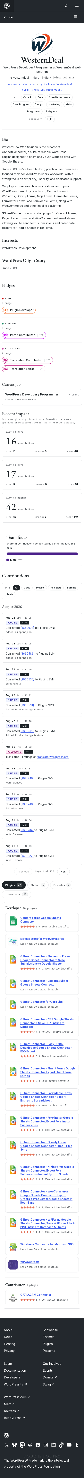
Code (27, 587)
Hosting (9, 1344)
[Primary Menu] (75, 17)
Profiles (9, 17)
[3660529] (27, 731)
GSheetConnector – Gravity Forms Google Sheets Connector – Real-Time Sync (46, 1145)
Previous (23, 871)
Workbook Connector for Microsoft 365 (47, 1244)
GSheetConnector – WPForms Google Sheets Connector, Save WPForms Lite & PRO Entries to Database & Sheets (47, 1223)
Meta (10, 594)
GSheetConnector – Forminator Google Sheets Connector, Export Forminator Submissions (46, 1121)
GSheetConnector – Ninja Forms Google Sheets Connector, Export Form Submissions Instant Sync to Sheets (47, 1170)
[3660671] (27, 627)
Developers (12, 1377)
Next (63, 871)
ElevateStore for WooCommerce (42, 938)
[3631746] (27, 778)
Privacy (9, 1351)
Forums (71, 587)
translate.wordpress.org (53, 756)
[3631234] (27, 830)
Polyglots (55, 587)
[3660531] (27, 705)
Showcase (50, 1330)
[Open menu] (77, 6)
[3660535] (27, 679)
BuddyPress (14, 1418)
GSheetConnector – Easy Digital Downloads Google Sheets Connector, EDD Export (46, 1047)
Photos (37, 885)
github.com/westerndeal (57, 84)
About (8, 1330)
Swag (49, 1384)
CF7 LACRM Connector (35, 1294)
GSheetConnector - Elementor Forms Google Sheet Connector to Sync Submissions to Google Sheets (45, 960)
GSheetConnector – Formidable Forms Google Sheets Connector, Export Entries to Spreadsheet (46, 1096)
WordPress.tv (15, 1384)
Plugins (40, 587)
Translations (15, 894)
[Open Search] (66, 6)
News (8, 1337)
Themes (48, 1337)
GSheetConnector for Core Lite (41, 1001)
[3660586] (28, 653)
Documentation (15, 1370)
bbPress (12, 1411)
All (16, 587)
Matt (9, 1404)
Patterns (49, 1351)
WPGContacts (29, 1261)
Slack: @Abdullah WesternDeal (42, 90)
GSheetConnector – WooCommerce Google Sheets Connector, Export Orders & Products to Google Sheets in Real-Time (46, 1197)
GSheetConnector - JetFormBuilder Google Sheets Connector (44, 982)
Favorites (61, 885)
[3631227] (27, 855)
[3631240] (27, 804)
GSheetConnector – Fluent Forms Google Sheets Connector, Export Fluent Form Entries (48, 1072)
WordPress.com (17, 1397)
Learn (8, 1364)
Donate (50, 1377)
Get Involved (52, 1364)
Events (48, 1370)
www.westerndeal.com (22, 84)
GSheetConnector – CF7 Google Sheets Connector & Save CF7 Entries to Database (47, 1023)
